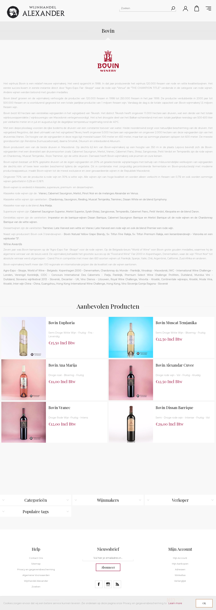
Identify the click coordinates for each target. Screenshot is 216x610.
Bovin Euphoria (61, 322)
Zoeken (36, 586)
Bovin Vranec (59, 407)
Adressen (180, 569)
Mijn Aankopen (180, 563)
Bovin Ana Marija (62, 365)
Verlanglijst (180, 581)
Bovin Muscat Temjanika (176, 322)
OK (204, 603)
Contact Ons (36, 558)
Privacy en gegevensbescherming (36, 569)
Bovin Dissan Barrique (174, 407)
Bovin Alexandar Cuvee (175, 365)
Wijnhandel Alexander (36, 581)
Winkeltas (197, 8)
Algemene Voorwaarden (36, 575)
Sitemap (36, 563)
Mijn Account (180, 558)
